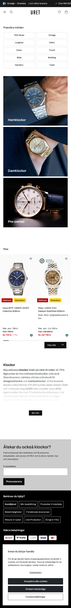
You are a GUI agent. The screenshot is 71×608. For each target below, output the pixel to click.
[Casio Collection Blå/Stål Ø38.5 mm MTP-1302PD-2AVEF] (17, 279)
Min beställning (28, 504)
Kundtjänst (10, 504)
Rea (5, 249)
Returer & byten (13, 520)
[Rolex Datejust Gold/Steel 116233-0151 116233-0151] (53, 279)
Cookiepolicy (36, 572)
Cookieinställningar (35, 597)
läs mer (35, 413)
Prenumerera (14, 481)
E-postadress (9, 466)
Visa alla (51, 345)
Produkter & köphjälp (51, 504)
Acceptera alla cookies (35, 581)
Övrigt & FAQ (52, 520)
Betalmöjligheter (13, 512)
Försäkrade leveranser (38, 512)
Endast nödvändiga (36, 589)
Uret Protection (33, 520)
